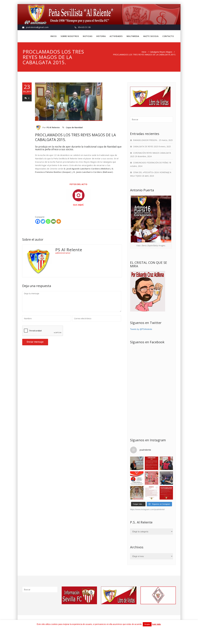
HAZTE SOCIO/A (151, 36)
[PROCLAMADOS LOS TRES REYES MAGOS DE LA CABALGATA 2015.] (78, 101)
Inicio (144, 51)
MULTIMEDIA (133, 36)
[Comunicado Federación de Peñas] (151, 463)
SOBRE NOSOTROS (70, 36)
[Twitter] (43, 221)
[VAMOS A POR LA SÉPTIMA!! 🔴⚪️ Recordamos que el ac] (151, 478)
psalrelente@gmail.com (37, 27)
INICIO (53, 36)
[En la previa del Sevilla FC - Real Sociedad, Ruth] (166, 463)
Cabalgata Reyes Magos (161, 51)
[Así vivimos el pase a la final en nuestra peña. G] (166, 478)
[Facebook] (37, 221)
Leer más (156, 624)
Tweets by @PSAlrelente (141, 329)
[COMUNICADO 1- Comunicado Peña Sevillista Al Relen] (151, 492)
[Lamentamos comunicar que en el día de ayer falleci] (136, 463)
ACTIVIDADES (116, 36)
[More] (58, 221)
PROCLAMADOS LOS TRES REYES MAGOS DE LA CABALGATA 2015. (75, 137)
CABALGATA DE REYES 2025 (145, 146)
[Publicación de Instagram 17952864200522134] (166, 492)
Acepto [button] (147, 624)
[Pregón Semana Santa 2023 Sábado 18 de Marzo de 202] (136, 492)
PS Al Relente (53, 127)
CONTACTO (168, 36)
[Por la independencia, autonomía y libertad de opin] (136, 478)
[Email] (53, 221)
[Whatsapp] (48, 221)
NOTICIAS (87, 36)
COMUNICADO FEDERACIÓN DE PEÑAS (150, 162)
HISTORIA (101, 36)
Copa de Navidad (74, 127)
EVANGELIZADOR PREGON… (145, 140)
